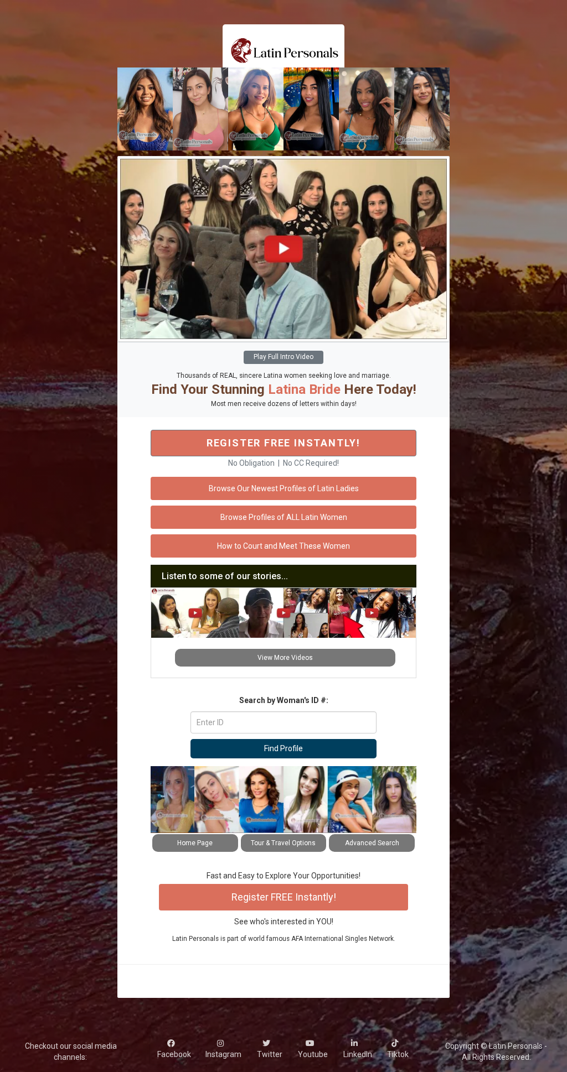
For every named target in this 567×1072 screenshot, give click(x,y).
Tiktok (398, 1049)
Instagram (223, 1049)
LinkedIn (357, 1049)
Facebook (174, 1049)
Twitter (269, 1049)
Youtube (313, 1049)
